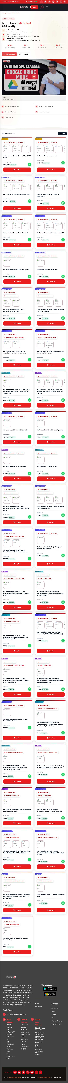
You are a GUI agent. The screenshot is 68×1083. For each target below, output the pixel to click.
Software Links (39, 1036)
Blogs (37, 1052)
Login (34, 7)
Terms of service (40, 1033)
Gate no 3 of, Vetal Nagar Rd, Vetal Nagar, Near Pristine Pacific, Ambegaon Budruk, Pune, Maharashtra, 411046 (25, 1034)
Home (37, 1003)
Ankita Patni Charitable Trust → (11, 1)
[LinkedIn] (36, 1072)
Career (37, 1042)
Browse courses (10, 54)
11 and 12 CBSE (56, 1024)
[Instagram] (28, 1072)
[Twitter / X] (40, 1072)
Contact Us (38, 1006)
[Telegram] (32, 1072)
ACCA (52, 1018)
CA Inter (53, 1011)
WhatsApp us (24, 54)
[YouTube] (19, 1072)
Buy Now (18, 169)
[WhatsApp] (15, 1072)
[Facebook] (23, 1072)
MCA (36, 1049)
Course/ (9, 13)
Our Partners (39, 1039)
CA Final (53, 1014)
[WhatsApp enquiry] (29, 164)
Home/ (4, 13)
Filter (63, 133)
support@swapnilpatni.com (16, 1014)
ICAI (36, 1046)
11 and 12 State (56, 1021)
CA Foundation (55, 1008)
